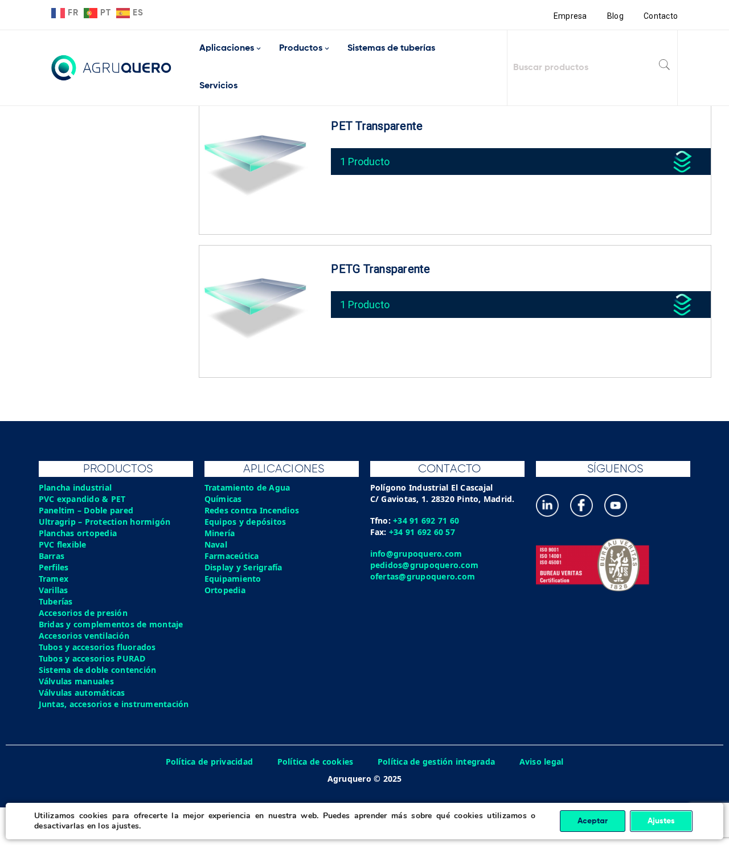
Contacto (661, 16)
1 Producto (365, 162)
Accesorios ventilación (84, 635)
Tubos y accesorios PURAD (92, 658)
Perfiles (54, 567)
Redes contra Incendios (252, 510)
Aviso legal (541, 761)
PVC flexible (63, 544)
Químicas (223, 498)
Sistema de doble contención (98, 669)
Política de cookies (315, 761)
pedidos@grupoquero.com (424, 565)
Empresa (570, 16)
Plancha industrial (75, 487)
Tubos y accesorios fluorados (97, 647)
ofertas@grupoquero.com (423, 576)
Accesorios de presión (83, 612)
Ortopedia (224, 590)
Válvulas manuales (76, 681)
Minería (219, 533)
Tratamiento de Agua (247, 487)
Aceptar (593, 821)
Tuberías (56, 601)
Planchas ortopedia (78, 533)
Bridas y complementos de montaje (111, 624)
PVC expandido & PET (82, 498)
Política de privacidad (209, 761)
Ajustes (661, 821)
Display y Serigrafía (243, 567)
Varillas (53, 590)
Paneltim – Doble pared (86, 510)
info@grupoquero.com (416, 553)
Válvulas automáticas (82, 692)
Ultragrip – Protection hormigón (105, 521)
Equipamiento (232, 578)
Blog (615, 16)
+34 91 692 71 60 (426, 520)
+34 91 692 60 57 (422, 531)
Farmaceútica (231, 555)
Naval (215, 544)
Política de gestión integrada (436, 761)
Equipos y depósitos (245, 521)
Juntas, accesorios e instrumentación (114, 704)
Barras (52, 555)
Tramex (54, 578)
